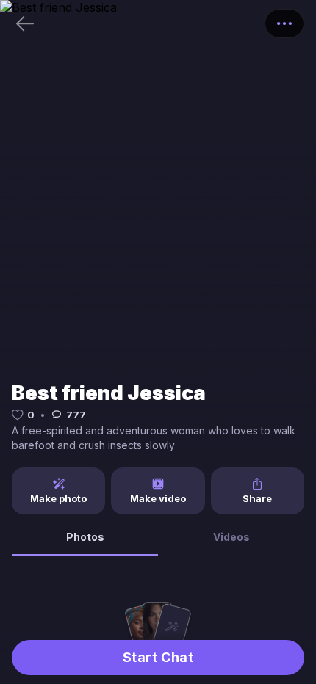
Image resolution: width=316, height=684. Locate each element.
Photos (85, 537)
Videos (231, 537)
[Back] (25, 23)
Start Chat (158, 657)
